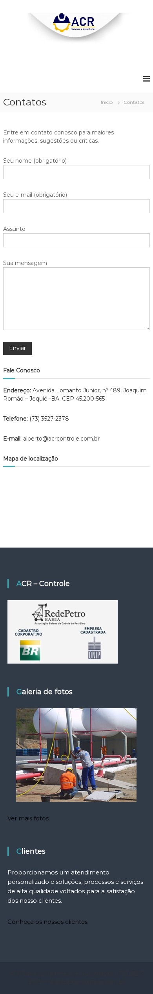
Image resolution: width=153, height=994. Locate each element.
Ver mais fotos (28, 818)
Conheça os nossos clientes (47, 921)
